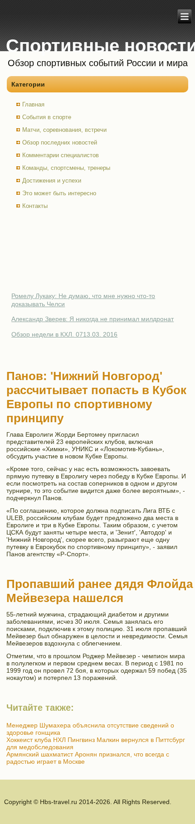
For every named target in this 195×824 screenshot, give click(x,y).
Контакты (35, 205)
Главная (33, 104)
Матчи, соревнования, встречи (64, 129)
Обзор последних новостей (59, 142)
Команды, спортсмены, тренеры (66, 167)
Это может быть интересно (59, 193)
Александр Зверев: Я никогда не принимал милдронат (92, 319)
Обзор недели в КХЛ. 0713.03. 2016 (64, 334)
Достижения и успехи (51, 180)
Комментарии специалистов (60, 155)
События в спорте (46, 117)
